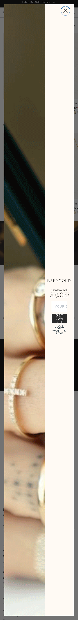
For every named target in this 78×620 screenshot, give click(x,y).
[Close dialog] (65, 10)
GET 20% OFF (59, 318)
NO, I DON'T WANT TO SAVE (59, 329)
